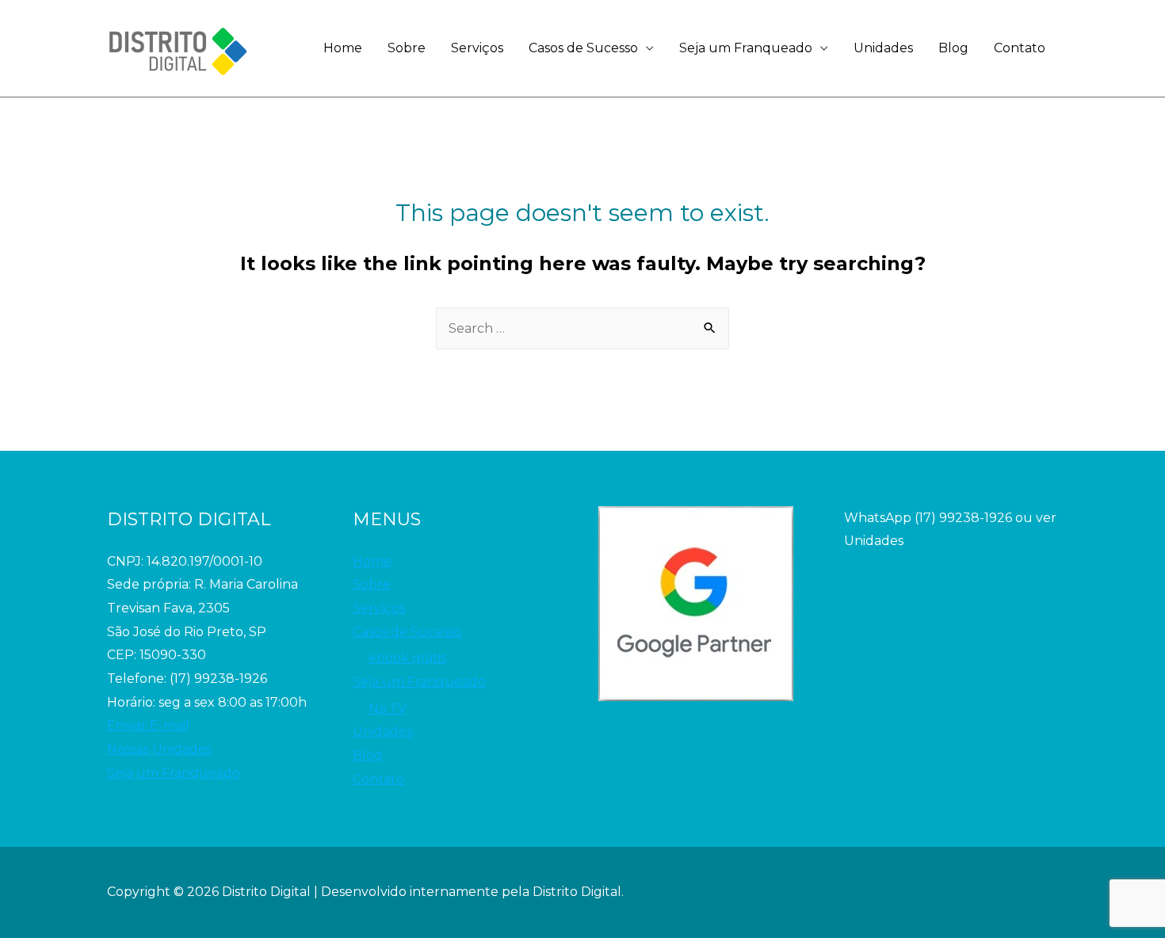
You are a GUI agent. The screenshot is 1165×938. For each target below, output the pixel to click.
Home (342, 47)
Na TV (388, 708)
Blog (953, 47)
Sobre (407, 47)
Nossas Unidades (159, 749)
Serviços (477, 47)
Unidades (883, 47)
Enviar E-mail (148, 725)
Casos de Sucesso (583, 47)
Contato (1019, 47)
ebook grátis (407, 657)
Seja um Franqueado (745, 47)
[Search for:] (582, 328)
